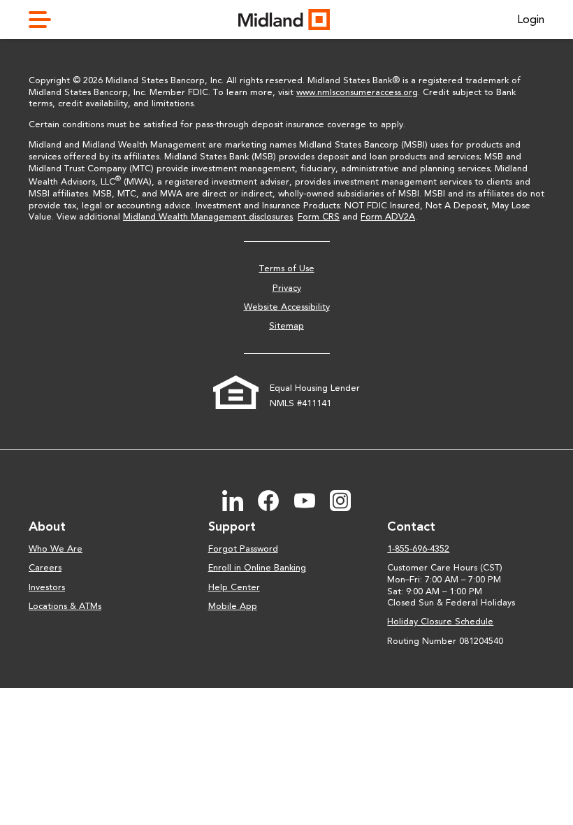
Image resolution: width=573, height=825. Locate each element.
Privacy (287, 287)
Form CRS (319, 216)
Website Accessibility (287, 306)
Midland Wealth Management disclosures (208, 216)
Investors (47, 587)
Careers (45, 567)
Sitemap (286, 325)
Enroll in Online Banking (257, 567)
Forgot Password (243, 548)
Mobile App (232, 606)
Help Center (234, 587)
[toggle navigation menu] (45, 19)
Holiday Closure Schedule (440, 621)
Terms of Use (286, 268)
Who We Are (55, 548)
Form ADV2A (388, 216)
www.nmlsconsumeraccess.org (357, 92)
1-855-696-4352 (418, 548)
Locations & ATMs (65, 606)
